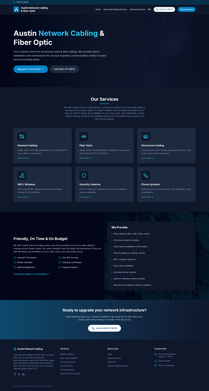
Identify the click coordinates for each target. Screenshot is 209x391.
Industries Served (137, 9)
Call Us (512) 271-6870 (106, 328)
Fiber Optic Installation (69, 358)
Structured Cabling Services (115, 9)
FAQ (149, 9)
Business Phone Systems (70, 374)
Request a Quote (114, 358)
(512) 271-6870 (22, 2)
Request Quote (186, 9)
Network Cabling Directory (118, 366)
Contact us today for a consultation (31, 274)
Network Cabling (67, 354)
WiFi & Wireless (66, 366)
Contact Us (111, 362)
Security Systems (67, 370)
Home (98, 9)
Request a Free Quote (29, 69)
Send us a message (166, 365)
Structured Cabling (67, 362)
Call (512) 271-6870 (64, 69)
